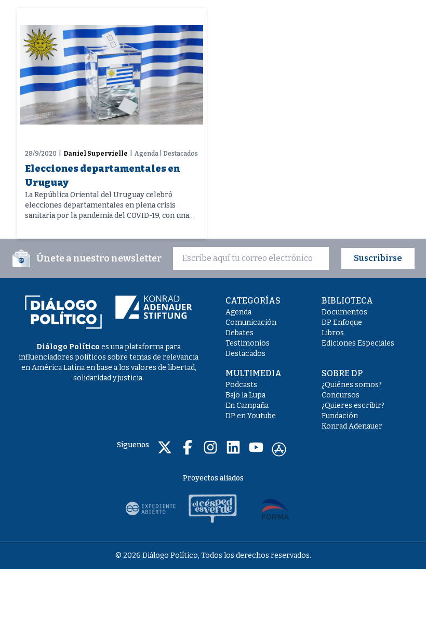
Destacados (245, 353)
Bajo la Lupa (245, 395)
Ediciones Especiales (358, 343)
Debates (239, 332)
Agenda (238, 312)
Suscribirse (378, 258)
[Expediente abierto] (151, 508)
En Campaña (247, 405)
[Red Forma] (275, 508)
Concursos (341, 395)
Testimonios (247, 343)
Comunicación (250, 322)
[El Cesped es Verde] (213, 508)
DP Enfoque (342, 322)
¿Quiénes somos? (352, 384)
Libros (333, 332)
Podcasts (241, 384)
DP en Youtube (250, 415)
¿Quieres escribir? (353, 405)
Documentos (344, 312)
